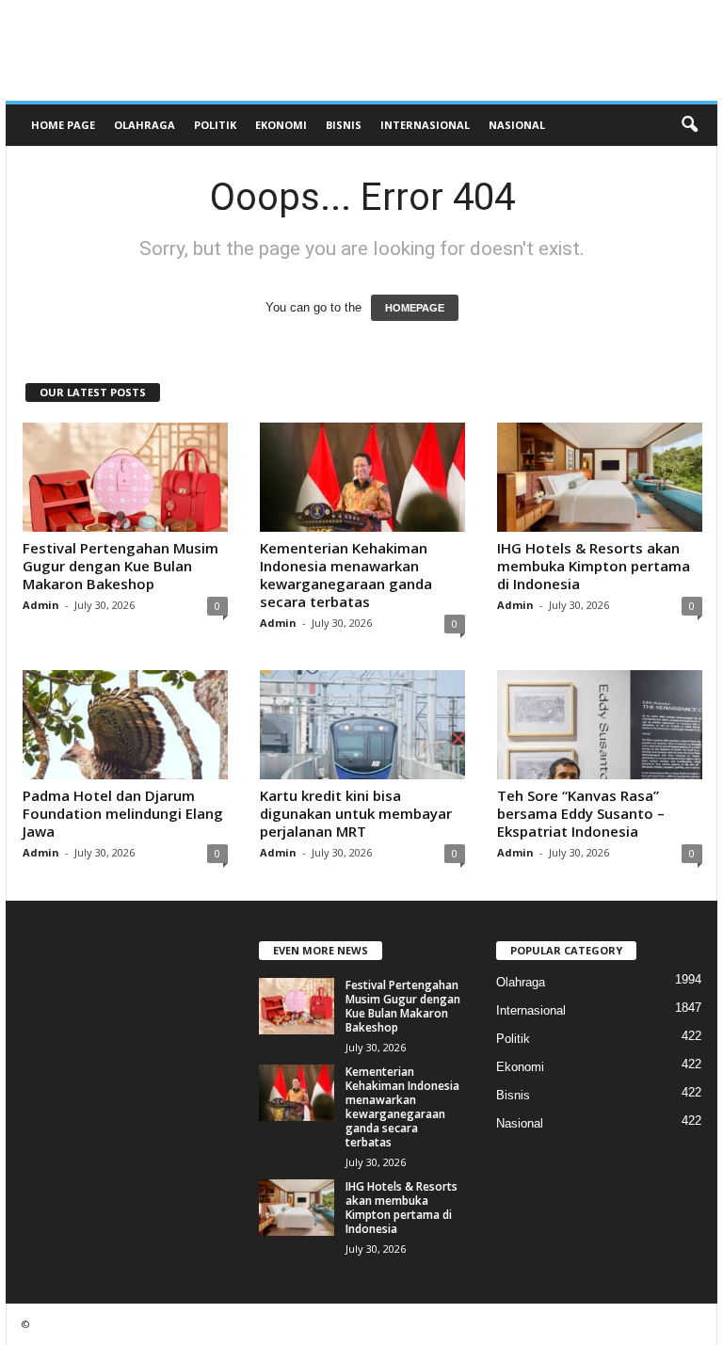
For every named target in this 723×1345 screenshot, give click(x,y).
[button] (689, 125)
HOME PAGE (63, 125)
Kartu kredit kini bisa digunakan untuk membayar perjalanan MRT (356, 813)
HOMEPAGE (414, 307)
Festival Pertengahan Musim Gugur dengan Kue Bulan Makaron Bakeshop (120, 565)
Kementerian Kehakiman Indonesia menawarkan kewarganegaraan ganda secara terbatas (346, 574)
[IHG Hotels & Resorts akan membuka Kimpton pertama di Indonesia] (599, 477)
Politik (215, 125)
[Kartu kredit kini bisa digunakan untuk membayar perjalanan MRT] (362, 724)
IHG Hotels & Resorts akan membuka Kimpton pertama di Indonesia (593, 565)
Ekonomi (281, 125)
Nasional (517, 125)
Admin (41, 605)
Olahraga (144, 125)
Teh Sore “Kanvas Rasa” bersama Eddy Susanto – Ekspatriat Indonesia (581, 813)
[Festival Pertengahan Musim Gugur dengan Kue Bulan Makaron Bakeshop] (125, 477)
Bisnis (344, 125)
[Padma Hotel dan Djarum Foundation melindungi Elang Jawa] (125, 724)
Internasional (425, 125)
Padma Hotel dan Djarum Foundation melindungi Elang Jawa (123, 813)
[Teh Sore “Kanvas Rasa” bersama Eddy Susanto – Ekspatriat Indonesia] (599, 724)
